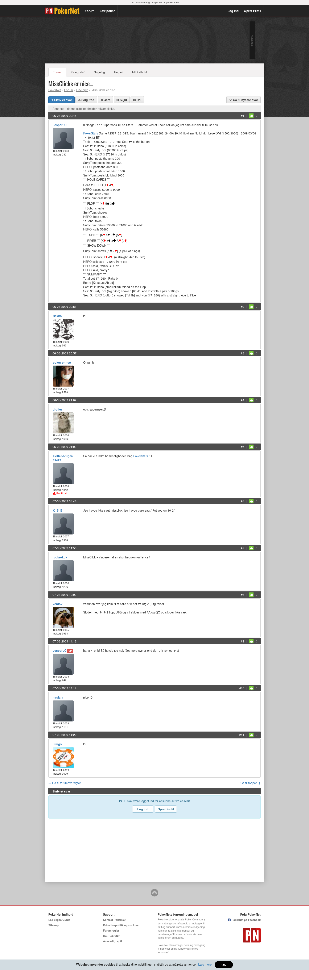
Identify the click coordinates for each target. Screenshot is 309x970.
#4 (242, 400)
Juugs (57, 744)
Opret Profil (252, 10)
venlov (57, 604)
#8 (242, 594)
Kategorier (78, 72)
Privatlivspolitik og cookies (121, 925)
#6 (242, 501)
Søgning (99, 72)
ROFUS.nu (173, 2)
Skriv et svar (62, 100)
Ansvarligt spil (112, 941)
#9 (242, 641)
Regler (118, 72)
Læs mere (205, 964)
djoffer (57, 409)
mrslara (58, 697)
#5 (242, 447)
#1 (242, 115)
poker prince (62, 362)
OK (224, 965)
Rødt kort (61, 493)
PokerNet (63, 11)
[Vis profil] (63, 138)
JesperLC (59, 125)
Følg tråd (87, 100)
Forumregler (111, 930)
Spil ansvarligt (143, 2)
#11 (241, 735)
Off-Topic (82, 90)
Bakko (57, 316)
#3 (242, 353)
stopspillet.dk (158, 2)
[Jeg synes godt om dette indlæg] (251, 115)
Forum (89, 10)
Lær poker (107, 10)
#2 (242, 306)
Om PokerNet (111, 936)
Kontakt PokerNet (114, 920)
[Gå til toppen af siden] (154, 894)
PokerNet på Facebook (246, 920)
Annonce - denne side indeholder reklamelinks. (84, 109)
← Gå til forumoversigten (65, 783)
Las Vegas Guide (59, 920)
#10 (241, 688)
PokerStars (90, 133)
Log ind (233, 10)
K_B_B (57, 510)
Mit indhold (139, 72)
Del (138, 100)
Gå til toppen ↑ (250, 783)
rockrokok (60, 557)
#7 (242, 548)
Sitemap (53, 925)
